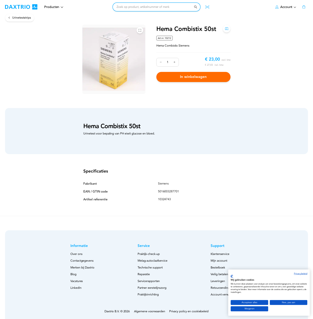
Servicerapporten (149, 281)
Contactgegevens (82, 260)
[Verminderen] (161, 62)
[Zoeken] (195, 7)
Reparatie (144, 274)
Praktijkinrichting (148, 294)
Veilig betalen (219, 274)
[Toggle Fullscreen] (140, 30)
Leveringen (218, 281)
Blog (73, 274)
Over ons (76, 254)
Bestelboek (218, 267)
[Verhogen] (174, 62)
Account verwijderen (224, 294)
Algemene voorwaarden (149, 311)
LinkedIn (75, 287)
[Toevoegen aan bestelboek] (227, 29)
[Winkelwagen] (304, 7)
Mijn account (219, 260)
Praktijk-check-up (149, 254)
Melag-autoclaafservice (152, 260)
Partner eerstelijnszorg (152, 287)
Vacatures (76, 281)
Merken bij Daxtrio (82, 267)
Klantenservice (220, 254)
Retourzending (220, 287)
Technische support (150, 267)
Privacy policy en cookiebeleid (189, 311)
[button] (84, 246)
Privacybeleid (300, 273)
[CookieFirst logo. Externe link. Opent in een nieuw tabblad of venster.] (232, 276)
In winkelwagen (193, 77)
